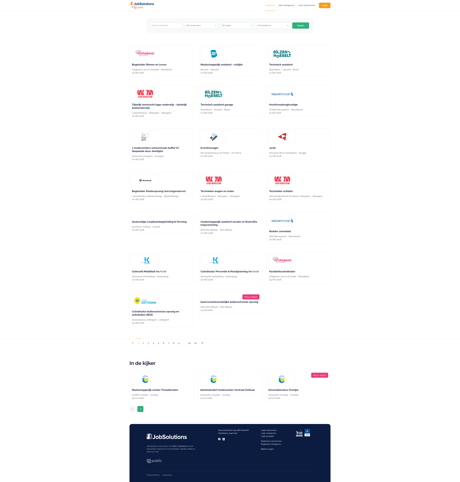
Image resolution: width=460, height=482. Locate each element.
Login (324, 5)
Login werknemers (269, 430)
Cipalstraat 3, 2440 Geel (227, 433)
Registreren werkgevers (271, 444)
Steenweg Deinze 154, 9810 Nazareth (233, 430)
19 (189, 343)
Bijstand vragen (267, 449)
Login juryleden (267, 436)
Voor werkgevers (287, 5)
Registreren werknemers (271, 441)
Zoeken (300, 25)
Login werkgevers (268, 433)
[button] (132, 409)
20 (195, 343)
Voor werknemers (306, 5)
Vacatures (270, 5)
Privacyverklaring (153, 475)
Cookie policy (167, 475)
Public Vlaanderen (179, 446)
